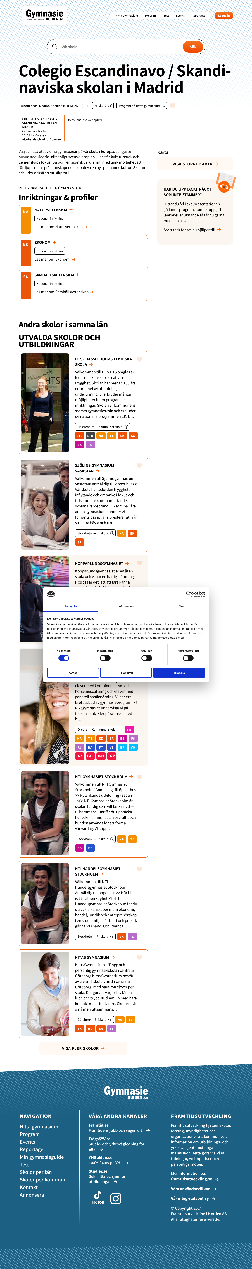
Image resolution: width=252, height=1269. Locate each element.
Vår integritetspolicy (190, 1198)
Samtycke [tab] (70, 606)
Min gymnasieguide (42, 1156)
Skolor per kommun (42, 1179)
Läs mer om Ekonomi (52, 259)
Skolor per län (36, 1171)
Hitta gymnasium (126, 15)
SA (26, 276)
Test (166, 15)
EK (26, 244)
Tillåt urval (126, 672)
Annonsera (32, 1194)
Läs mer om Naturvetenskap (58, 226)
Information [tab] (126, 606)
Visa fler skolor (80, 1048)
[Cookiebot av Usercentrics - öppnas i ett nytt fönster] (189, 594)
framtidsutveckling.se (191, 1178)
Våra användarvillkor (191, 1188)
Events (180, 15)
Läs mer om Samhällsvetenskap (61, 291)
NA (26, 211)
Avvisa (73, 672)
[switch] (105, 658)
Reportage (198, 15)
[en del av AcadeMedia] (48, 23)
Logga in (224, 15)
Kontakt (29, 1187)
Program (151, 15)
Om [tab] (181, 606)
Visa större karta (192, 164)
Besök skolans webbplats (85, 119)
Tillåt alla (179, 672)
